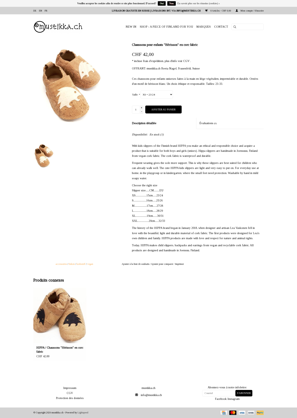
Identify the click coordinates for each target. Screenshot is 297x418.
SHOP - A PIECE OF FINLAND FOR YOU (166, 26)
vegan (90, 264)
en (40, 10)
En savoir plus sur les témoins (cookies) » (198, 3)
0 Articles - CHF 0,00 (221, 10)
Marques (203, 26)
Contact (221, 26)
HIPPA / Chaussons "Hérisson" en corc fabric (59, 349)
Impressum (69, 388)
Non (171, 3)
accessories (61, 264)
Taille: (136, 94)
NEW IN (131, 26)
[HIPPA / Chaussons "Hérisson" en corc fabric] (59, 316)
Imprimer (179, 264)
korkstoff (81, 264)
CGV (70, 393)
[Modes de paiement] (223, 412)
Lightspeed (83, 412)
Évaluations (208, 123)
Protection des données (70, 398)
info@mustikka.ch (151, 395)
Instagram (233, 398)
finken (72, 264)
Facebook (221, 398)
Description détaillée (144, 123)
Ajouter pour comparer (162, 264)
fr (46, 10)
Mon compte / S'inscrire (252, 10)
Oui (162, 3)
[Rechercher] (233, 27)
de (34, 10)
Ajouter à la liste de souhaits (135, 264)
